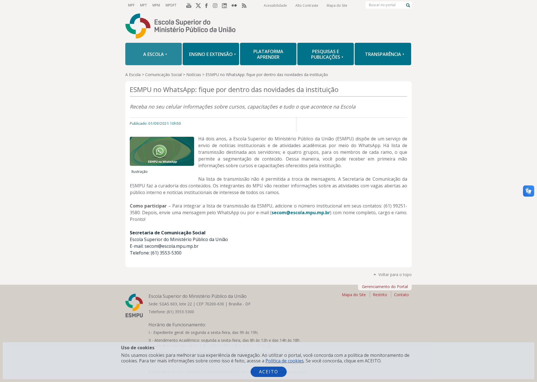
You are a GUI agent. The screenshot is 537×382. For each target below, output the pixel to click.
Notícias (193, 74)
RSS (245, 5)
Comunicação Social (163, 74)
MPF (131, 5)
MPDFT (171, 5)
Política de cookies (284, 361)
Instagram (216, 5)
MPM (156, 5)
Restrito (380, 294)
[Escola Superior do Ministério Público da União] (268, 26)
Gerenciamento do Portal (385, 286)
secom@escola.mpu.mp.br (301, 212)
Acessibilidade (275, 5)
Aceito (268, 372)
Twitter (197, 5)
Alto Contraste (306, 5)
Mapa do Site (337, 5)
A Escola (133, 74)
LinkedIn (226, 5)
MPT (143, 5)
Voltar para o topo (395, 274)
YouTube (188, 5)
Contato (401, 294)
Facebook (207, 5)
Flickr (235, 5)
